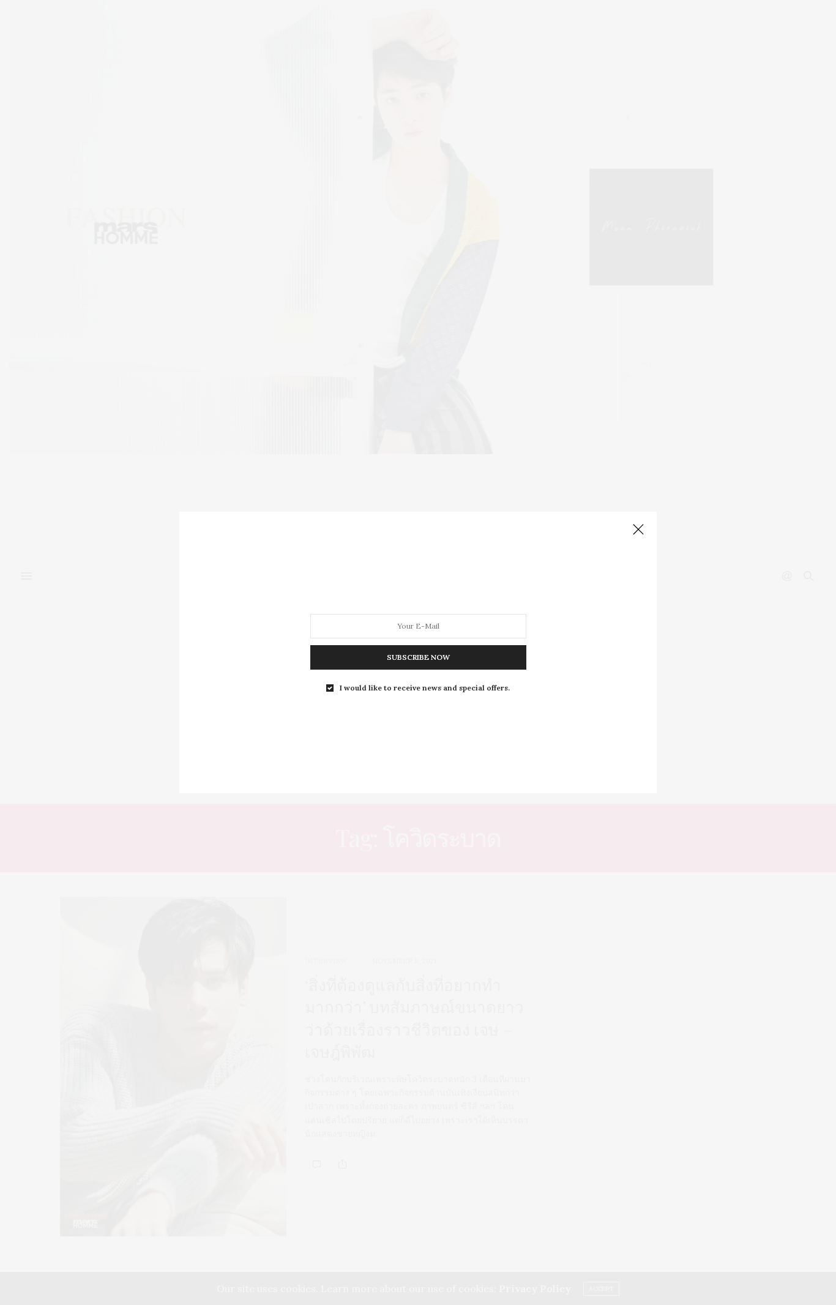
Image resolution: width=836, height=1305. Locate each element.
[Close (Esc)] (638, 530)
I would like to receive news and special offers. (425, 688)
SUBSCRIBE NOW (418, 657)
